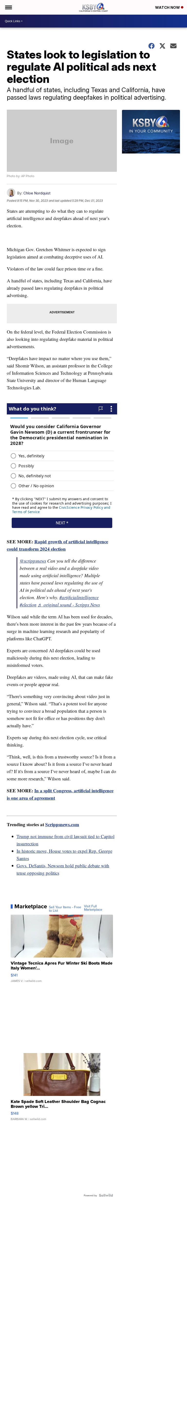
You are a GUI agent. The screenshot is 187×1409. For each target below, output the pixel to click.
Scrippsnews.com (62, 824)
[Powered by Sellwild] (106, 1195)
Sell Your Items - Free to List (65, 908)
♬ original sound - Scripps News (69, 605)
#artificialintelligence (79, 597)
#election (28, 605)
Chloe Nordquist (36, 193)
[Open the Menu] (8, 7)
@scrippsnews (33, 561)
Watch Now (168, 7)
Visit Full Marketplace (93, 907)
